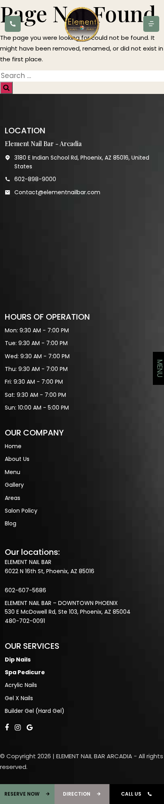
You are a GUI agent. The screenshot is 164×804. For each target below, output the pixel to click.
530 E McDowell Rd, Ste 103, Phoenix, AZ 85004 (68, 612)
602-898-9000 (35, 179)
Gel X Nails (19, 698)
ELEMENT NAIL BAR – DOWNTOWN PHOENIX (61, 603)
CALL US (131, 793)
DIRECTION (76, 793)
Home (13, 446)
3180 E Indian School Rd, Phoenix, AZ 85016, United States (81, 162)
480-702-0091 (25, 621)
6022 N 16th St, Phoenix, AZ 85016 (49, 571)
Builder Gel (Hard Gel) (34, 711)
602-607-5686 (25, 590)
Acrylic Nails (21, 685)
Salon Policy (21, 511)
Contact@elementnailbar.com (57, 192)
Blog (10, 523)
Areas (12, 498)
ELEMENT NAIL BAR (28, 562)
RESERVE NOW (21, 793)
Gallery (14, 485)
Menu (12, 472)
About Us (17, 459)
